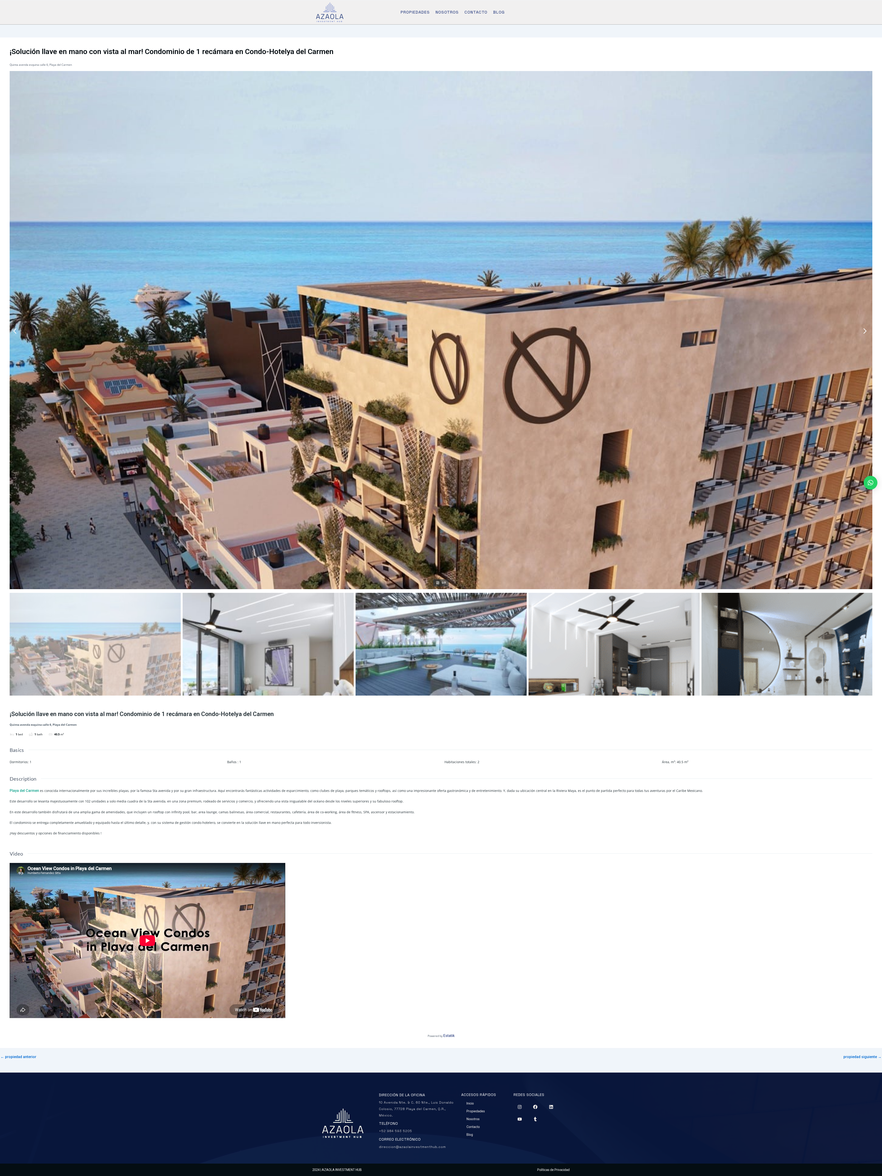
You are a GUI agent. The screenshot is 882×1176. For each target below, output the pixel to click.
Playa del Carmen (24, 790)
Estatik (449, 1035)
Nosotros (447, 12)
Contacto (475, 12)
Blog (499, 12)
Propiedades (415, 12)
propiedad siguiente (862, 1057)
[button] (870, 483)
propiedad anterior (18, 1057)
